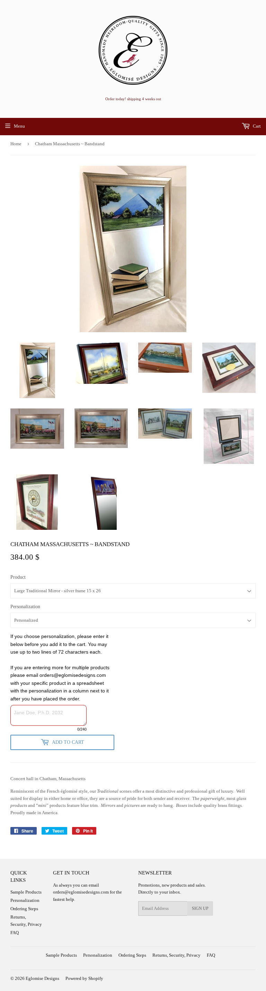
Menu (19, 126)
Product (18, 577)
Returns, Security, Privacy (176, 955)
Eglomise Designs (42, 978)
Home (15, 143)
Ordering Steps (24, 908)
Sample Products (26, 892)
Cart (256, 126)
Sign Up (200, 908)
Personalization (25, 606)
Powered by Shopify (84, 978)
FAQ (14, 932)
